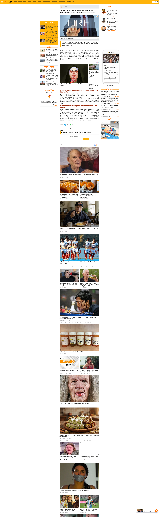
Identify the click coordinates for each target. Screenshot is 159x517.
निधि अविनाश (62, 38)
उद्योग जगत (117, 96)
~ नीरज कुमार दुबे (110, 16)
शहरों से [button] (39, 1)
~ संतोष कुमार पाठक (111, 30)
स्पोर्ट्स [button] (29, 1)
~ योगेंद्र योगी (109, 24)
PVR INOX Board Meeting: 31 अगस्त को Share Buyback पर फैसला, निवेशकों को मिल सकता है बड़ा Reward (109, 100)
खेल (118, 116)
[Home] (61, 6)
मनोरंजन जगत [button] (62, 1)
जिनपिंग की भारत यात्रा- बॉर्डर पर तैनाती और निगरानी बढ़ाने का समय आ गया (112, 28)
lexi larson (76, 132)
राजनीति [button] (69, 1)
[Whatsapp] (70, 125)
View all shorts (110, 85)
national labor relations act (67, 132)
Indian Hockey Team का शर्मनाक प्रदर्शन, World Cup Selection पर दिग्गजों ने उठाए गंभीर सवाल (110, 113)
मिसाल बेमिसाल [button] (46, 1)
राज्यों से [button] (34, 1)
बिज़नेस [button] (24, 1)
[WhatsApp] (97, 25)
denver (89, 132)
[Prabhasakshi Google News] (98, 38)
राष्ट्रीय (15, 1)
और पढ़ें (55, 105)
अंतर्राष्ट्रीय (20, 1)
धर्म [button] (73, 1)
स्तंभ (109, 7)
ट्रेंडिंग (49, 47)
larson (85, 132)
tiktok (81, 132)
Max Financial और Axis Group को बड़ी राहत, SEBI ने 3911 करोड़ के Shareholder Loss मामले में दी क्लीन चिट (110, 93)
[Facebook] (97, 20)
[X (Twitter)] (97, 22)
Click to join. (74, 128)
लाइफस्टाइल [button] (54, 1)
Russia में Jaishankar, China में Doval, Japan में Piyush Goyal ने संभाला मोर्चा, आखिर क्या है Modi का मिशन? (112, 12)
